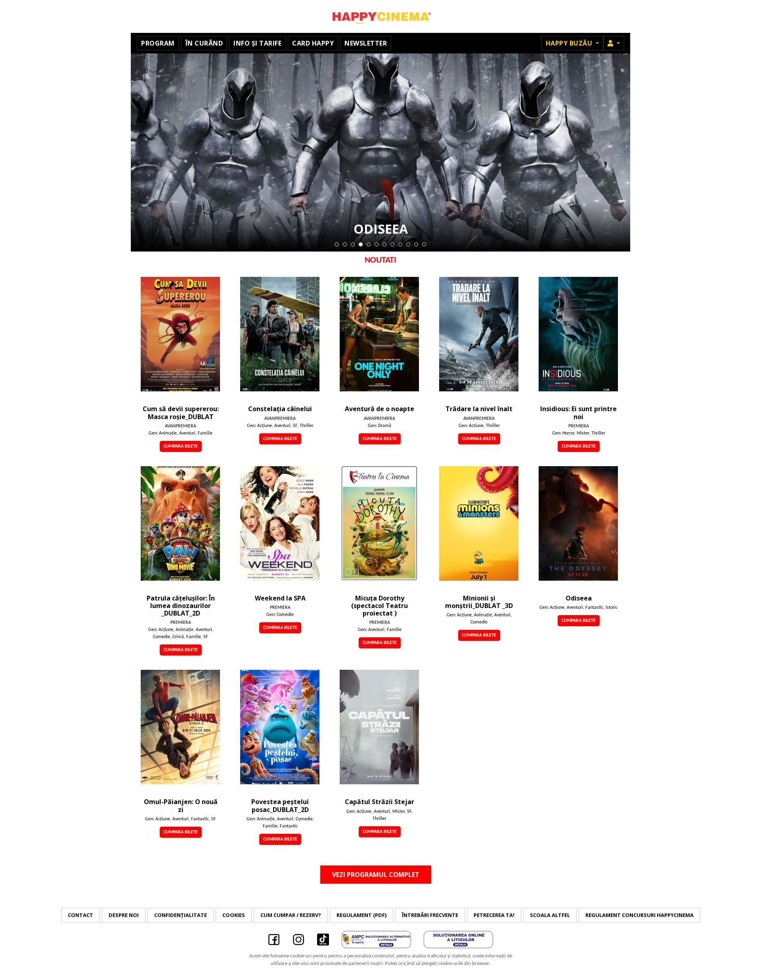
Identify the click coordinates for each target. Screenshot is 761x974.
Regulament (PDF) (361, 915)
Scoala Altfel (550, 915)
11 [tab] (416, 244)
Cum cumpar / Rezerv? (290, 915)
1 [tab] (337, 244)
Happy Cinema (380, 16)
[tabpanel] (380, 152)
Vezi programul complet (375, 874)
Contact (80, 915)
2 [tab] (345, 244)
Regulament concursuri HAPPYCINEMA (639, 915)
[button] (613, 43)
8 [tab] (392, 244)
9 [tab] (400, 244)
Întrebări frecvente (430, 915)
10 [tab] (408, 244)
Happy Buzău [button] (570, 43)
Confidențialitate (180, 915)
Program (158, 43)
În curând (204, 43)
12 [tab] (424, 244)
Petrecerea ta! (494, 915)
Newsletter (365, 43)
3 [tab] (353, 244)
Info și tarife (257, 43)
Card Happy (313, 43)
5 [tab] (369, 244)
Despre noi (124, 915)
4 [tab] (361, 244)
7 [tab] (384, 244)
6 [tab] (377, 244)
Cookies (233, 915)
